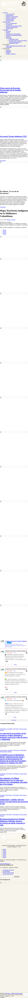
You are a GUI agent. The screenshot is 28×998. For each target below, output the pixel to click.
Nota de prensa (23, 729)
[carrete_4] (14, 363)
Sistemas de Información (12, 27)
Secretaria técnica (10, 19)
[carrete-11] (14, 605)
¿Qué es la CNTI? (10, 14)
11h (14, 652)
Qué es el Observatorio (11, 23)
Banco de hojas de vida (8, 872)
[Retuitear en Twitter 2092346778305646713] (8, 717)
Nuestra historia (9, 15)
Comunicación (9, 28)
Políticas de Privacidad (16, 993)
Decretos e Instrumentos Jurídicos (14, 35)
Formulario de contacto (8, 870)
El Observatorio (6, 22)
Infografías (8, 51)
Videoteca (8, 36)
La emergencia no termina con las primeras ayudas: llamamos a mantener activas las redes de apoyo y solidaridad (13, 736)
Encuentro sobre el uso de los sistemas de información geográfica (18, 41)
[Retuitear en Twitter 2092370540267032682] (8, 692)
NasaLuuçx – (8, 993)
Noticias (8, 32)
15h (14, 698)
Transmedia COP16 (13, 39)
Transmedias (9, 38)
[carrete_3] (14, 328)
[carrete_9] (14, 536)
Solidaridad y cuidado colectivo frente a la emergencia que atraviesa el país (14, 802)
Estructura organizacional (12, 16)
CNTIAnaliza (3, 729)
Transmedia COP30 (13, 43)
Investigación (9, 24)
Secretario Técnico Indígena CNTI (13, 136)
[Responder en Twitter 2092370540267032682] (5, 692)
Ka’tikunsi (8, 31)
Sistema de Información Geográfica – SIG (16, 45)
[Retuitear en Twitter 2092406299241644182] (8, 664)
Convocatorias (3, 750)
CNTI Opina (16, 729)
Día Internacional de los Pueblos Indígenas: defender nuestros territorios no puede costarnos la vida (12, 822)
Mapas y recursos (11, 219)
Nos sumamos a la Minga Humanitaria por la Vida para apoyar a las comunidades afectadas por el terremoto (13, 781)
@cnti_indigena (9, 652)
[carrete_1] (14, 259)
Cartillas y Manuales (11, 53)
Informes (8, 49)
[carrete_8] (14, 501)
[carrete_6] (14, 432)
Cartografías (9, 47)
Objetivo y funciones (11, 18)
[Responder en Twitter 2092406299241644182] (5, 664)
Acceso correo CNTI (8, 874)
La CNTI (5, 12)
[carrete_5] (14, 397)
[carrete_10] (14, 571)
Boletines (8, 52)
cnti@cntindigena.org (5, 863)
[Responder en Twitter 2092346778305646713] (5, 717)
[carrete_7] (14, 467)
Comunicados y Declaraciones (13, 34)
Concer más (3, 160)
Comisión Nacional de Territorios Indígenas (16, 651)
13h (14, 670)
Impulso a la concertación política (14, 26)
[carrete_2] (14, 293)
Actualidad (5, 30)
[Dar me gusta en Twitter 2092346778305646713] (11, 717)
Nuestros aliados (10, 20)
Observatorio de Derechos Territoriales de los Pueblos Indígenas (10, 90)
